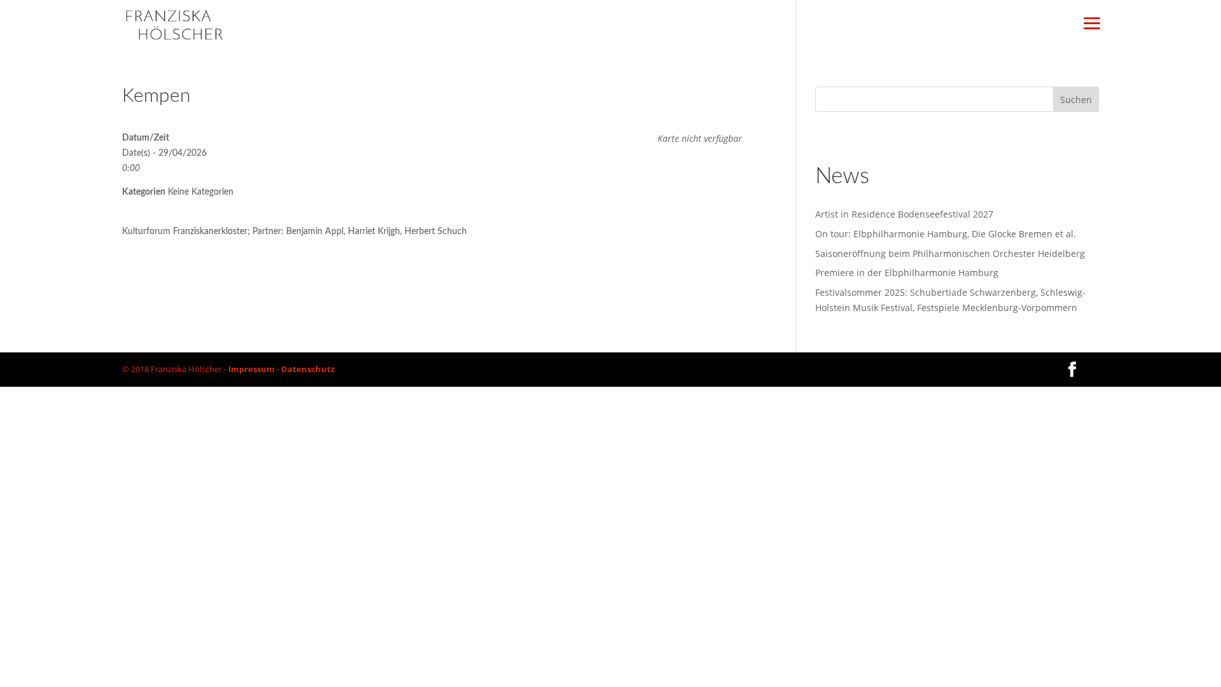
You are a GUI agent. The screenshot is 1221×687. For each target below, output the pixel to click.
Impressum (251, 369)
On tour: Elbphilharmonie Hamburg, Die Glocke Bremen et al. (945, 234)
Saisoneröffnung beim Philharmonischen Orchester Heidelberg (950, 253)
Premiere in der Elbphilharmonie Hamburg (906, 273)
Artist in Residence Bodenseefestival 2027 (904, 214)
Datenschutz (308, 369)
